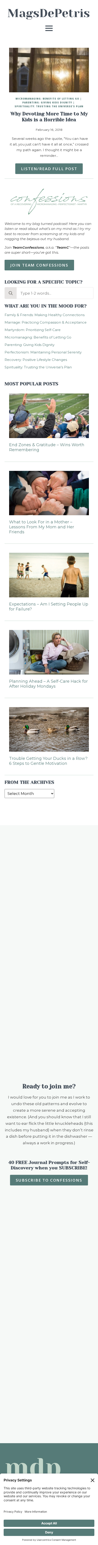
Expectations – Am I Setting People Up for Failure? (48, 607)
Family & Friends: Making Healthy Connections (45, 315)
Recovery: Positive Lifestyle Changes (36, 360)
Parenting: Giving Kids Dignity (47, 102)
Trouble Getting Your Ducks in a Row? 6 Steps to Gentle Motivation (48, 761)
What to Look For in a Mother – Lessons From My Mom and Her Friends (41, 527)
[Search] (11, 293)
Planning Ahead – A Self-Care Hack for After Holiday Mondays (48, 684)
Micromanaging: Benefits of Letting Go (47, 98)
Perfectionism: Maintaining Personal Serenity (43, 352)
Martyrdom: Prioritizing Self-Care (33, 330)
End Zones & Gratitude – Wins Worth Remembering (46, 447)
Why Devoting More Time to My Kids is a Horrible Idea (49, 116)
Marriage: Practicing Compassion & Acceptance (46, 322)
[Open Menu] (49, 28)
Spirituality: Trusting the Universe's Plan (49, 106)
